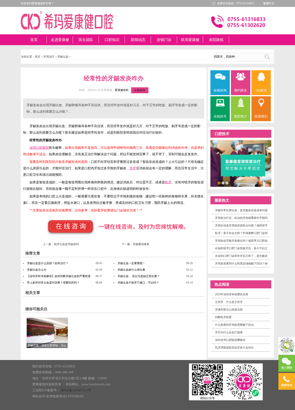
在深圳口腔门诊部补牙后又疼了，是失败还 (241, 256)
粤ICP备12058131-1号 (76, 390)
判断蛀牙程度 (223, 317)
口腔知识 (112, 40)
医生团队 (86, 40)
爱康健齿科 (122, 90)
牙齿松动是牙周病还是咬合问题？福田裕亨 (241, 225)
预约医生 (240, 90)
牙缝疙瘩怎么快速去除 (229, 309)
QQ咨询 (261, 90)
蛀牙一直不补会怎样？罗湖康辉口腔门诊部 (241, 233)
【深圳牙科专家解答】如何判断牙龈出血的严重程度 (59, 276)
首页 (34, 40)
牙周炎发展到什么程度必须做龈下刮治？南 (241, 263)
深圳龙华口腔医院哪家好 (230, 340)
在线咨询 (139, 90)
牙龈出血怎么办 (36, 269)
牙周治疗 (48, 56)
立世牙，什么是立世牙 (229, 302)
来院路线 (216, 40)
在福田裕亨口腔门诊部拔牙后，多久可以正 (241, 248)
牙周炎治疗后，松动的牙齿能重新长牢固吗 (241, 218)
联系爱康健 (190, 40)
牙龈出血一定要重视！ (131, 263)
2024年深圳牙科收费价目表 (231, 294)
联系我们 (261, 116)
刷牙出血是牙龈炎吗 (66, 244)
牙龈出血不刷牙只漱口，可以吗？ (138, 282)
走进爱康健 (60, 40)
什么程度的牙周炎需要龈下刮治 (234, 324)
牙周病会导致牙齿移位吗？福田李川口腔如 (241, 240)
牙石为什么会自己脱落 (229, 332)
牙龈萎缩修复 (141, 244)
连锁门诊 (164, 40)
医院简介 (240, 116)
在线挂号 (220, 116)
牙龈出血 (62, 56)
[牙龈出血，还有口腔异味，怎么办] (47, 332)
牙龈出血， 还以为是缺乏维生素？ (139, 276)
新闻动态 (138, 40)
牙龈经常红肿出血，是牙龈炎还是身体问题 (241, 210)
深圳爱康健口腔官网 (67, 20)
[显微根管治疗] (240, 163)
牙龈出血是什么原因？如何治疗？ (47, 263)
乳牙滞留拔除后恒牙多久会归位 (234, 347)
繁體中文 (268, 3)
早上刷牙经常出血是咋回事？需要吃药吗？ (53, 282)
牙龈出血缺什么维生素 (131, 269)
